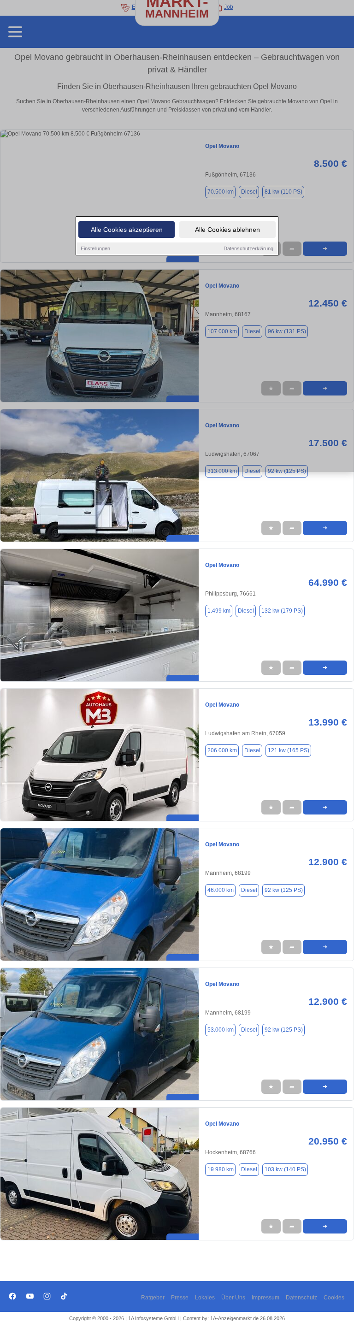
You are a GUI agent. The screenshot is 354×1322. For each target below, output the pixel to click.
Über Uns (233, 1297)
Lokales (205, 1297)
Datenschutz (301, 1297)
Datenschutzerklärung (248, 248)
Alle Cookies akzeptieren (127, 229)
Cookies (334, 1297)
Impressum (265, 1297)
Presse (180, 1297)
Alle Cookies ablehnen (227, 229)
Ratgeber (153, 1297)
